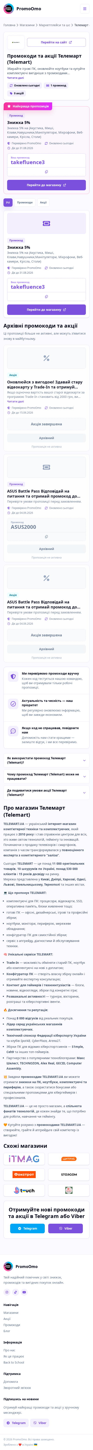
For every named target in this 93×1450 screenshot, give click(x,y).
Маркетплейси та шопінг (54, 25)
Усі (8, 202)
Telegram (30, 1228)
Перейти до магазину (44, 185)
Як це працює (13, 1356)
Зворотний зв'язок (17, 1388)
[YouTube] (24, 1292)
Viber (68, 1228)
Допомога (10, 1382)
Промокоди (25, 202)
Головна (9, 25)
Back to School (13, 1362)
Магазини (27, 25)
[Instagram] (6, 1292)
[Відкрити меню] (85, 9)
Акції (43, 202)
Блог (6, 1331)
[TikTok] (15, 1292)
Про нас (9, 1350)
